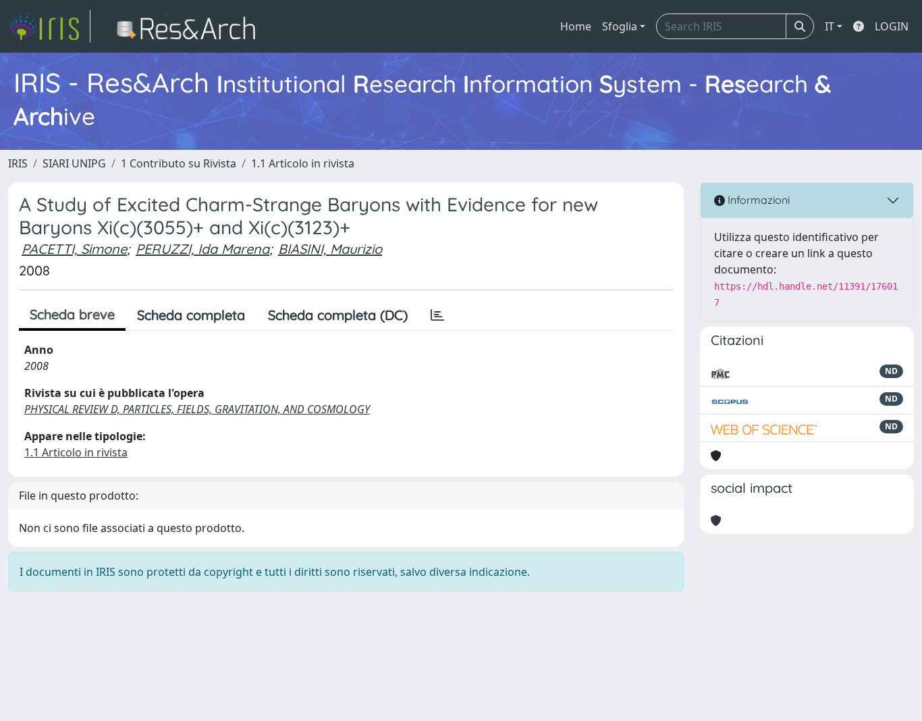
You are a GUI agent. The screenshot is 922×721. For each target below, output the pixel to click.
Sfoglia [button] (619, 26)
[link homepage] (49, 26)
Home (575, 26)
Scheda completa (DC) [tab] (338, 314)
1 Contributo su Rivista (178, 163)
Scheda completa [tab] (191, 314)
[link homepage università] (190, 26)
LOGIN (892, 26)
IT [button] (829, 26)
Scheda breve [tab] (72, 314)
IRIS (18, 163)
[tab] (437, 315)
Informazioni (757, 200)
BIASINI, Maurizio (330, 248)
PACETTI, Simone (74, 248)
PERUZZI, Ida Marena (202, 248)
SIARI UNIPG (74, 163)
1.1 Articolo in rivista (302, 163)
